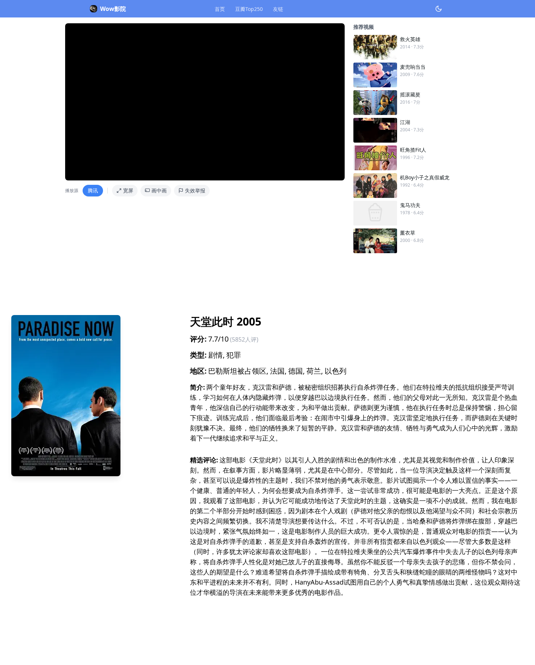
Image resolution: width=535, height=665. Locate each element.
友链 (278, 8)
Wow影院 (113, 9)
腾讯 (93, 190)
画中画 (159, 190)
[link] (411, 47)
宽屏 (128, 190)
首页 (220, 8)
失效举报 (195, 190)
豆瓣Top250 (249, 8)
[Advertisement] (229, 281)
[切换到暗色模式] (438, 8)
